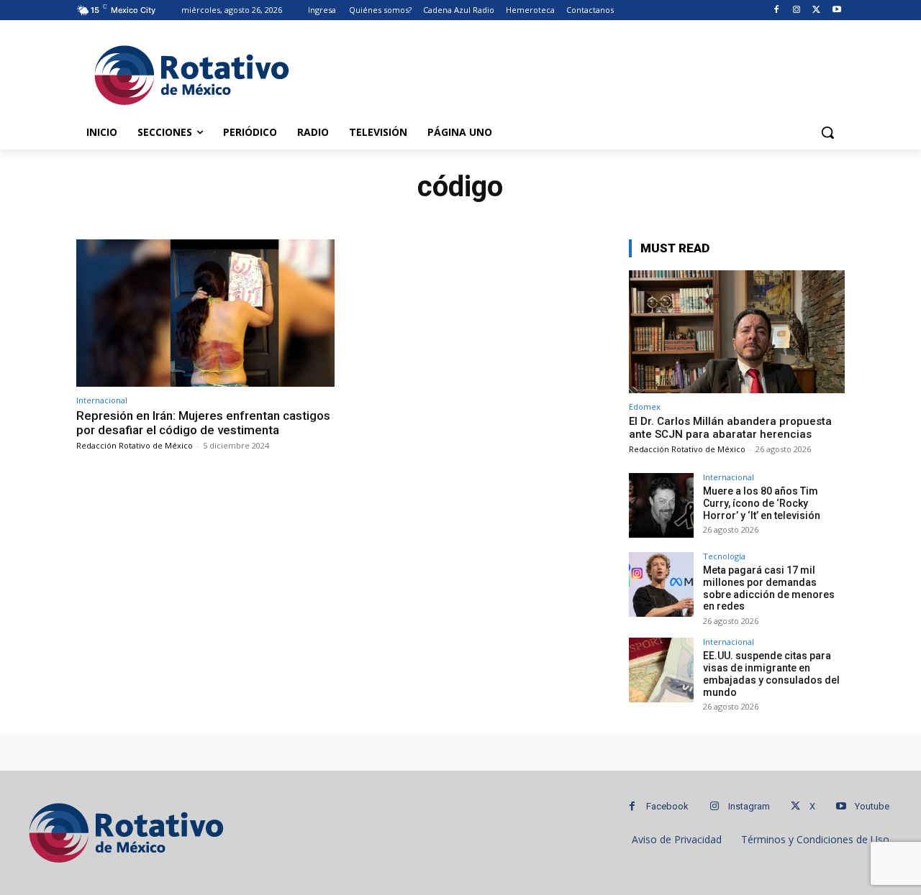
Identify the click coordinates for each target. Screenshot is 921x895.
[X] (816, 10)
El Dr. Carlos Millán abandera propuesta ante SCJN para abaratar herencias (730, 428)
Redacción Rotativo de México (134, 445)
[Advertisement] (568, 72)
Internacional (101, 400)
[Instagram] (797, 10)
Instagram (749, 806)
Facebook (667, 806)
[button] (827, 132)
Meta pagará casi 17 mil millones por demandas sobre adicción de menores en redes (769, 588)
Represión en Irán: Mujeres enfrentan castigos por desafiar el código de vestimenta (203, 422)
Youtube (872, 806)
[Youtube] (836, 10)
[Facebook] (776, 10)
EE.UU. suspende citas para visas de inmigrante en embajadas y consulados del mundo (771, 673)
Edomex (645, 406)
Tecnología (724, 556)
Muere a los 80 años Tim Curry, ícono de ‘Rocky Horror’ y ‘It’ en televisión (761, 503)
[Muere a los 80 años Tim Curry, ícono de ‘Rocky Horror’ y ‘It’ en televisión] (661, 505)
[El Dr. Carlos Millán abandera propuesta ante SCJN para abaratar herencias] (737, 331)
